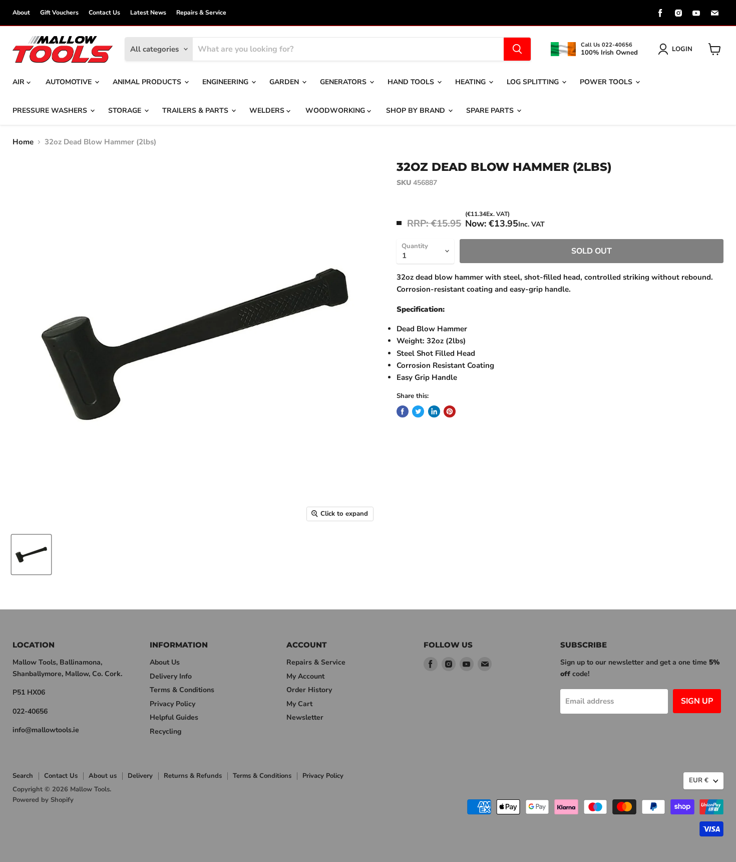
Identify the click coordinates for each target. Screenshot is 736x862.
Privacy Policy (172, 704)
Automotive (70, 82)
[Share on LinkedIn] (434, 411)
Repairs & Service (201, 12)
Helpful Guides (174, 717)
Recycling (165, 731)
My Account (305, 676)
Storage (125, 110)
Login (682, 49)
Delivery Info (171, 676)
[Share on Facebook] (403, 411)
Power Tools (607, 82)
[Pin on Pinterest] (450, 411)
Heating (471, 82)
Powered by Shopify (43, 799)
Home (23, 142)
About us (103, 775)
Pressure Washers (51, 110)
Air (20, 82)
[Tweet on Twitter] (418, 411)
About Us (165, 662)
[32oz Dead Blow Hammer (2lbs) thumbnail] (31, 554)
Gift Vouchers (59, 12)
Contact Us (104, 12)
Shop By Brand (416, 110)
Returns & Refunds (193, 775)
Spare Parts (491, 110)
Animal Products (148, 82)
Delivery (140, 775)
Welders (267, 110)
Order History (309, 690)
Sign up (697, 701)
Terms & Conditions (182, 690)
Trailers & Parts (196, 110)
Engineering (226, 82)
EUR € (698, 780)
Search (23, 775)
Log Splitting (534, 82)
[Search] (517, 49)
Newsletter (304, 717)
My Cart (299, 704)
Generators (344, 82)
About (21, 12)
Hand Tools (412, 82)
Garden (285, 82)
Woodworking (336, 110)
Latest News (148, 12)
